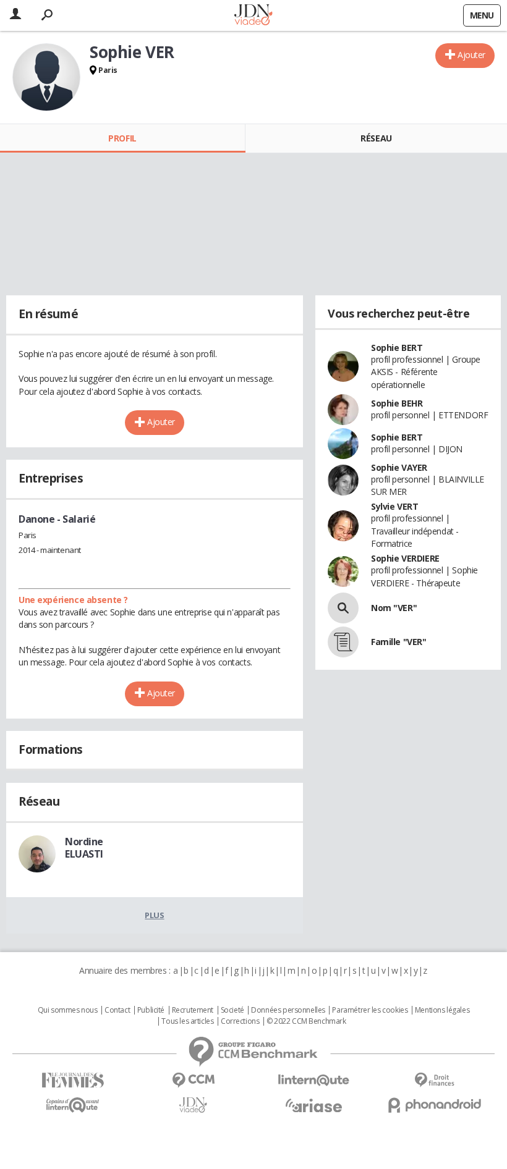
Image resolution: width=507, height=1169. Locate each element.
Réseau (375, 138)
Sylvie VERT (394, 506)
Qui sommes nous (68, 1010)
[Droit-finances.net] (434, 1080)
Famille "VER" (399, 642)
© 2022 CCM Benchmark (306, 1021)
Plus (154, 915)
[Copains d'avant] (72, 1105)
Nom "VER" (394, 608)
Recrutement (192, 1010)
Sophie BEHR (396, 403)
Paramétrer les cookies (369, 1010)
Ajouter (471, 55)
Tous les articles (187, 1021)
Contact (117, 1010)
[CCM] (193, 1080)
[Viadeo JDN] (193, 1105)
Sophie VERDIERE (405, 558)
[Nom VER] (343, 608)
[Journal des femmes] (72, 1080)
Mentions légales (442, 1010)
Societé (232, 1010)
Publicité (150, 1010)
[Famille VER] (343, 642)
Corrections (240, 1021)
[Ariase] (314, 1105)
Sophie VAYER (399, 467)
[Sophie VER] (46, 77)
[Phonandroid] (434, 1105)
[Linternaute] (314, 1080)
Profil (122, 138)
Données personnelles (288, 1010)
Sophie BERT (396, 347)
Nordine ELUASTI (84, 848)
